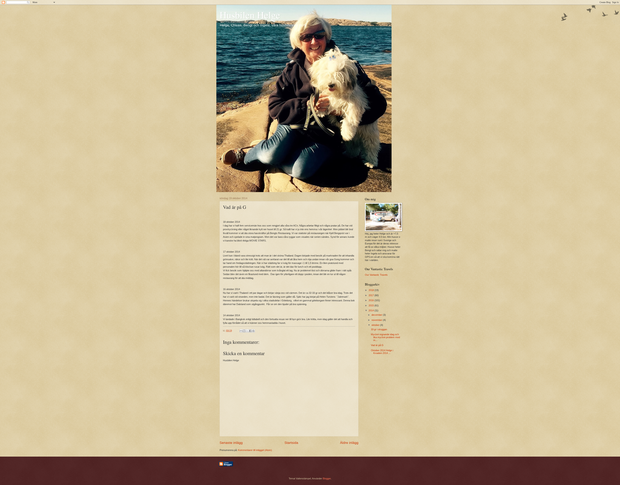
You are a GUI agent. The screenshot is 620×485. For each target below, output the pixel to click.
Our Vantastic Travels (376, 275)
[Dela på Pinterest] (253, 330)
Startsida (291, 442)
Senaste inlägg (231, 442)
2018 (371, 290)
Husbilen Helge (250, 14)
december (377, 315)
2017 (371, 295)
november (377, 320)
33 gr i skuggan (379, 329)
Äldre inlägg (349, 442)
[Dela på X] (247, 330)
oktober (376, 325)
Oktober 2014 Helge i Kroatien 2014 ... (382, 352)
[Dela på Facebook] (250, 330)
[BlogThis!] (244, 330)
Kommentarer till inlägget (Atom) (255, 450)
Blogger (327, 478)
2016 (371, 300)
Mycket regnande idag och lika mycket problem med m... (385, 337)
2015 (371, 305)
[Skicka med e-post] (241, 330)
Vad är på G (377, 345)
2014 (371, 310)
